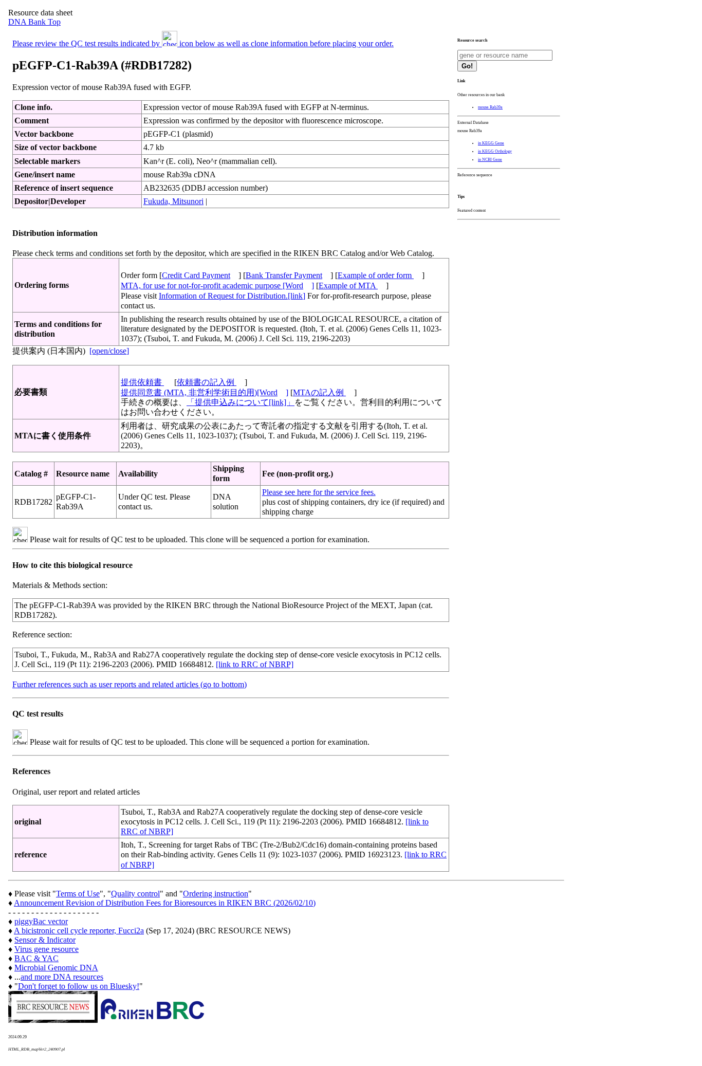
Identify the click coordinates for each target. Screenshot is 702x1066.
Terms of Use (78, 893)
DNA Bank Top (34, 21)
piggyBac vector (41, 921)
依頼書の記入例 (206, 382)
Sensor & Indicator (45, 939)
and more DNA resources (62, 976)
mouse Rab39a (490, 107)
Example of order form (376, 275)
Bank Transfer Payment (284, 275)
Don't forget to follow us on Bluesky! (78, 986)
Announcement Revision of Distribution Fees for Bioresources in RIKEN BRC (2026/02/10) (165, 902)
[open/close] (109, 350)
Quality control (135, 893)
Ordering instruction (215, 893)
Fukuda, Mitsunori (173, 201)
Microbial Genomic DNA (56, 967)
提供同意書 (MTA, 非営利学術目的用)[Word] (204, 392)
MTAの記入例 (319, 392)
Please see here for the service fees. (319, 492)
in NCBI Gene (490, 159)
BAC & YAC (36, 958)
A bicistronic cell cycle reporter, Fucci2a (79, 930)
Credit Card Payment (196, 275)
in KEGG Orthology (495, 151)
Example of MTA (348, 285)
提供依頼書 (142, 382)
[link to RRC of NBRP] (254, 664)
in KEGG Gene (491, 143)
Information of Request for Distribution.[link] (232, 295)
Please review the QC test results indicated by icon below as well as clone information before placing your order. (203, 43)
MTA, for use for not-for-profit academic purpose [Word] (217, 285)
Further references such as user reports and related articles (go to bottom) (129, 684)
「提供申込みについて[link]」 (240, 402)
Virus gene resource (46, 949)
